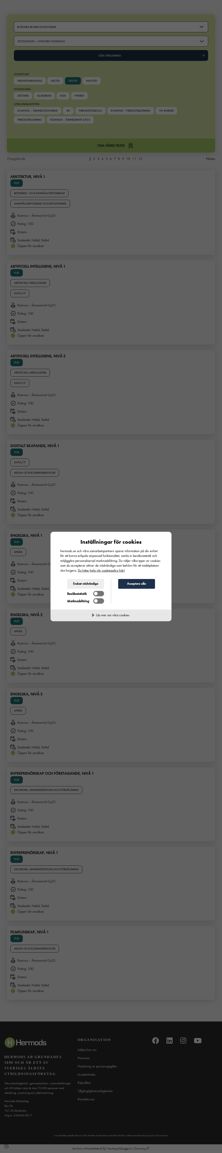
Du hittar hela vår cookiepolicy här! (101, 570)
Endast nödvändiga (85, 583)
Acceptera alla (136, 583)
